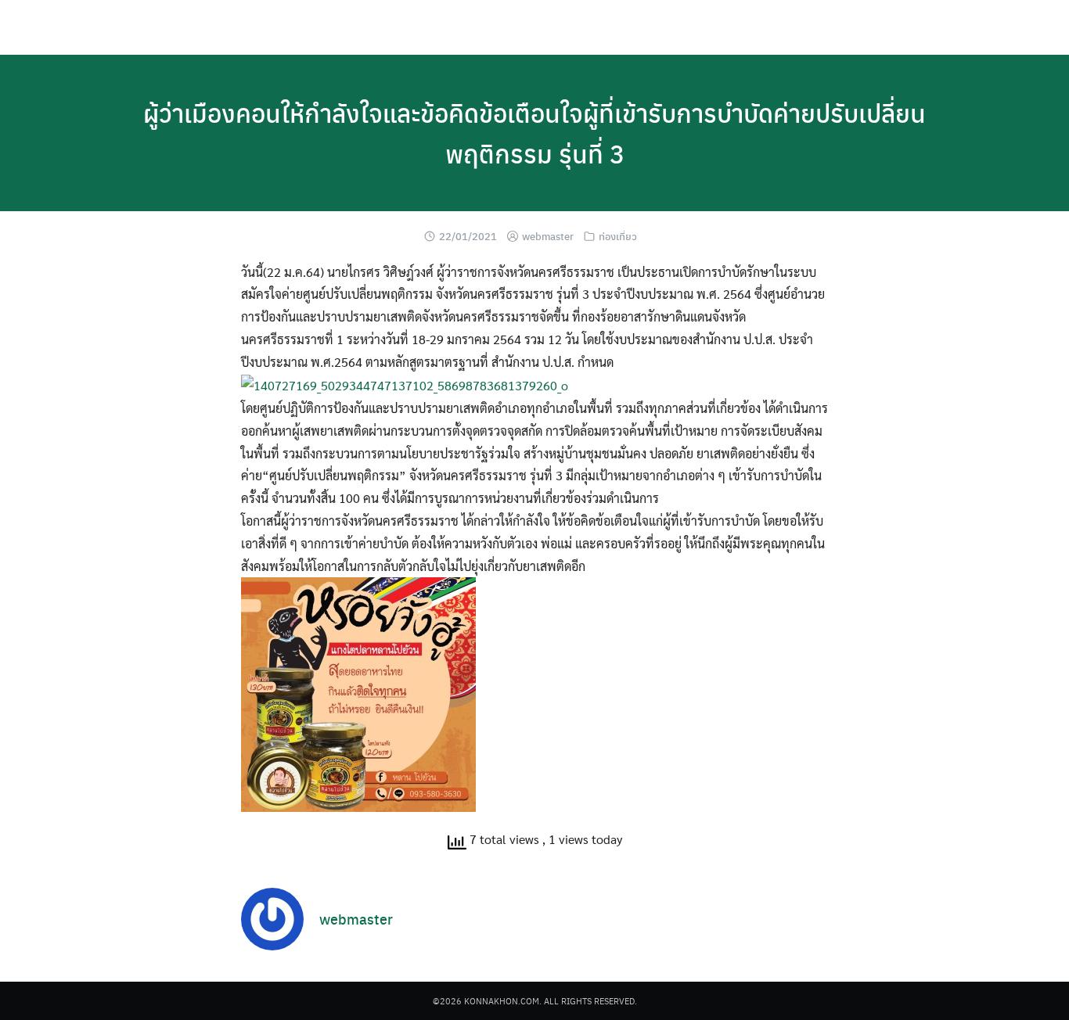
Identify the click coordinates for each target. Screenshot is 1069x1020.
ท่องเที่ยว (618, 235)
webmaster (548, 235)
